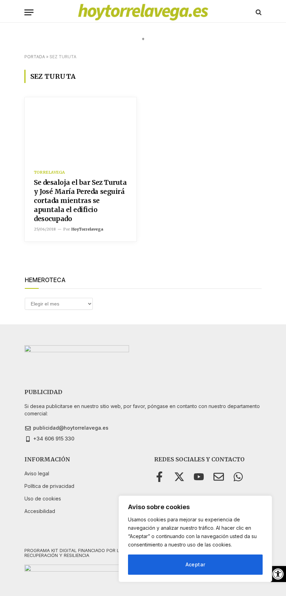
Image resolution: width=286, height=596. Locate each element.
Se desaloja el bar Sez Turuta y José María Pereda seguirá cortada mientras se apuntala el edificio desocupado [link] (80, 200)
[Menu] (28, 12)
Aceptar (195, 564)
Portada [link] (34, 56)
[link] (278, 574)
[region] (195, 539)
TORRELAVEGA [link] (49, 172)
